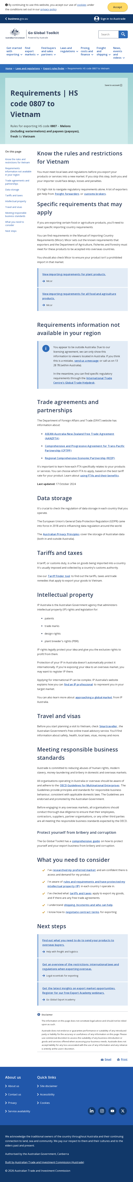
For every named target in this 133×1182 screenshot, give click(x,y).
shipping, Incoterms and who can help (88, 905)
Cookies (45, 1103)
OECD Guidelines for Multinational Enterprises (89, 785)
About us (13, 1086)
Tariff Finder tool (59, 576)
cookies (81, 5)
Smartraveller (108, 726)
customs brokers (95, 194)
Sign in (105, 19)
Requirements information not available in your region (18, 171)
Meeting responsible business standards (15, 214)
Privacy (12, 1103)
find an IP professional (78, 684)
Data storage (12, 189)
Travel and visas (13, 207)
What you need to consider (14, 223)
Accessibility (47, 1094)
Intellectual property (15, 201)
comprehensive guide (86, 841)
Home (9, 68)
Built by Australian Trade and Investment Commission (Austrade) (44, 1162)
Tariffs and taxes (14, 195)
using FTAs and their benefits (99, 475)
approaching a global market (93, 697)
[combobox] (108, 34)
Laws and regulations (28, 68)
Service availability (19, 1111)
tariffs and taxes (80, 893)
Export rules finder (53, 68)
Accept (117, 7)
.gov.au (18, 19)
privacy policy (48, 9)
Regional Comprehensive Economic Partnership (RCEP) (80, 458)
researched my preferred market (74, 870)
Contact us (14, 1094)
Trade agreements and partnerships (17, 182)
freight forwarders (67, 194)
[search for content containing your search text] (123, 34)
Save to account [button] (112, 85)
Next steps (11, 230)
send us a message (86, 360)
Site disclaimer (48, 1086)
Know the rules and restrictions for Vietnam (17, 161)
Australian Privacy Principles (61, 534)
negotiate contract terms (82, 912)
